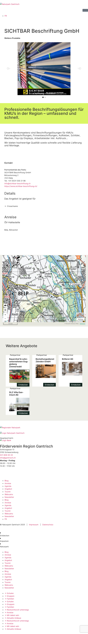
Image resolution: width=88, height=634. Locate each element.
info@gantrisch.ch (8, 458)
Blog (6, 480)
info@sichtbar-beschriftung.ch (17, 183)
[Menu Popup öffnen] (85, 10)
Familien (9, 599)
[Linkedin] (22, 473)
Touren (8, 491)
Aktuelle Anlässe (13, 618)
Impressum (33, 524)
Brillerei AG (70, 371)
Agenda (8, 486)
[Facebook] (3, 473)
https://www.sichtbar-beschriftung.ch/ (20, 186)
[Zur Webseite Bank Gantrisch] (5, 440)
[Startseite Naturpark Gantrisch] (9, 4)
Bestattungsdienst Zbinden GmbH (44, 371)
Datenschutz (47, 524)
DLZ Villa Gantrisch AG (17, 401)
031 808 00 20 (6, 455)
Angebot (8, 489)
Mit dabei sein (12, 615)
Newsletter (9, 497)
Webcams (9, 494)
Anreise (8, 483)
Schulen (9, 593)
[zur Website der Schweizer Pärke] (10, 427)
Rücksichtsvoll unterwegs (17, 610)
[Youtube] (15, 473)
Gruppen (9, 596)
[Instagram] (9, 473)
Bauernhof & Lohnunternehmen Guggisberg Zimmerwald (17, 371)
